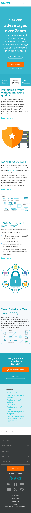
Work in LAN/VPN (15, 82)
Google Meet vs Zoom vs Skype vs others (15, 420)
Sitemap (15, 504)
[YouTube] (22, 484)
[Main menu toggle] (28, 3)
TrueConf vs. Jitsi (12, 404)
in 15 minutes (12, 170)
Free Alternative (26, 82)
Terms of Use (15, 495)
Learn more (6, 118)
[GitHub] (22, 490)
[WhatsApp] (9, 484)
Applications (7, 446)
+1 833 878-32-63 (15, 473)
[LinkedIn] (9, 490)
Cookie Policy (15, 498)
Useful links (7, 462)
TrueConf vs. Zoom (13, 393)
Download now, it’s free (16, 370)
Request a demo (15, 376)
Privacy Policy (15, 501)
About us (5, 456)
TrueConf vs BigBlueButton (16, 416)
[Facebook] (15, 484)
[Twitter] (15, 490)
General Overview (5, 82)
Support (5, 451)
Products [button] (6, 440)
